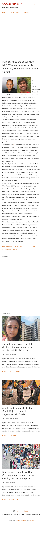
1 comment (13, 436)
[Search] (34, 3)
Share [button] (35, 247)
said (14, 144)
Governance (7, 250)
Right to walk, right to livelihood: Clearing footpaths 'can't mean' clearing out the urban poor (18, 475)
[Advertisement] (21, 37)
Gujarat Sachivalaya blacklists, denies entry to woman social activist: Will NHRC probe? (18, 347)
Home (4, 12)
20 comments (14, 500)
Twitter (18, 521)
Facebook (23, 521)
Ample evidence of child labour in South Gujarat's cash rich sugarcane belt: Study (19, 411)
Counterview (12, 4)
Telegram (31, 521)
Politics (16, 250)
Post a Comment (15, 372)
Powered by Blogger (22, 511)
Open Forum (15, 12)
